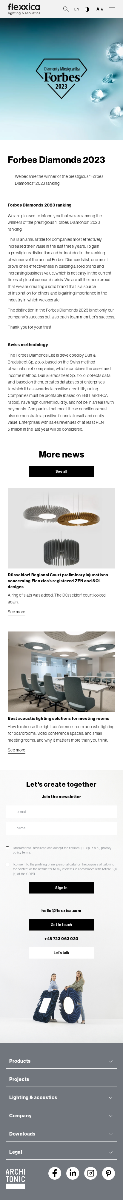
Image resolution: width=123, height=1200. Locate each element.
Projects (19, 1079)
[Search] (66, 8)
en (76, 9)
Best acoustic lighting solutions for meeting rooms (58, 718)
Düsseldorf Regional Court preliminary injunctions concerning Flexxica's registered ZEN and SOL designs (58, 581)
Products (20, 1061)
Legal (15, 1152)
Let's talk (62, 953)
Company (20, 1116)
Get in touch (61, 925)
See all (61, 471)
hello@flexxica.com (61, 910)
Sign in (61, 888)
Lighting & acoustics (33, 1097)
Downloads (22, 1134)
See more (16, 611)
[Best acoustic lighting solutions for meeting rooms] (61, 671)
